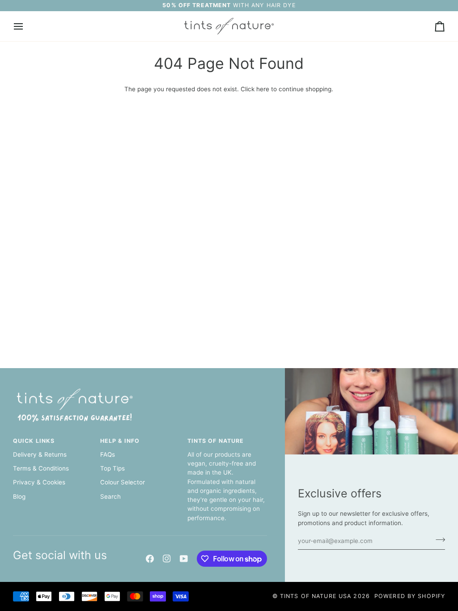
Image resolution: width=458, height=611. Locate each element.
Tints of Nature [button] (215, 440)
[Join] (437, 540)
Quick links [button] (34, 440)
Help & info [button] (120, 440)
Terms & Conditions (41, 468)
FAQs (107, 454)
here (262, 89)
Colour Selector (122, 482)
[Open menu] (26, 26)
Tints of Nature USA (315, 596)
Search (110, 496)
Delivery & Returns (40, 454)
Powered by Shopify (409, 596)
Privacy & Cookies (39, 482)
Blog (19, 496)
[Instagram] (167, 559)
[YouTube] (184, 559)
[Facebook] (150, 559)
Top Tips (112, 468)
